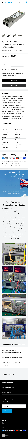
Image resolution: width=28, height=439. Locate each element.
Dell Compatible (6, 50)
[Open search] (19, 2)
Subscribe (7, 411)
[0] (25, 2)
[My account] (22, 2)
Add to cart (14, 80)
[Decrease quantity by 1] (12, 64)
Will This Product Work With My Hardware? (11, 364)
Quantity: (4, 64)
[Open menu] (2, 2)
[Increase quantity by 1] (22, 64)
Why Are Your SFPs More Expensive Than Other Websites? (11, 351)
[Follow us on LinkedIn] (3, 423)
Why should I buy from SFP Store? (12, 357)
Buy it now (14, 85)
